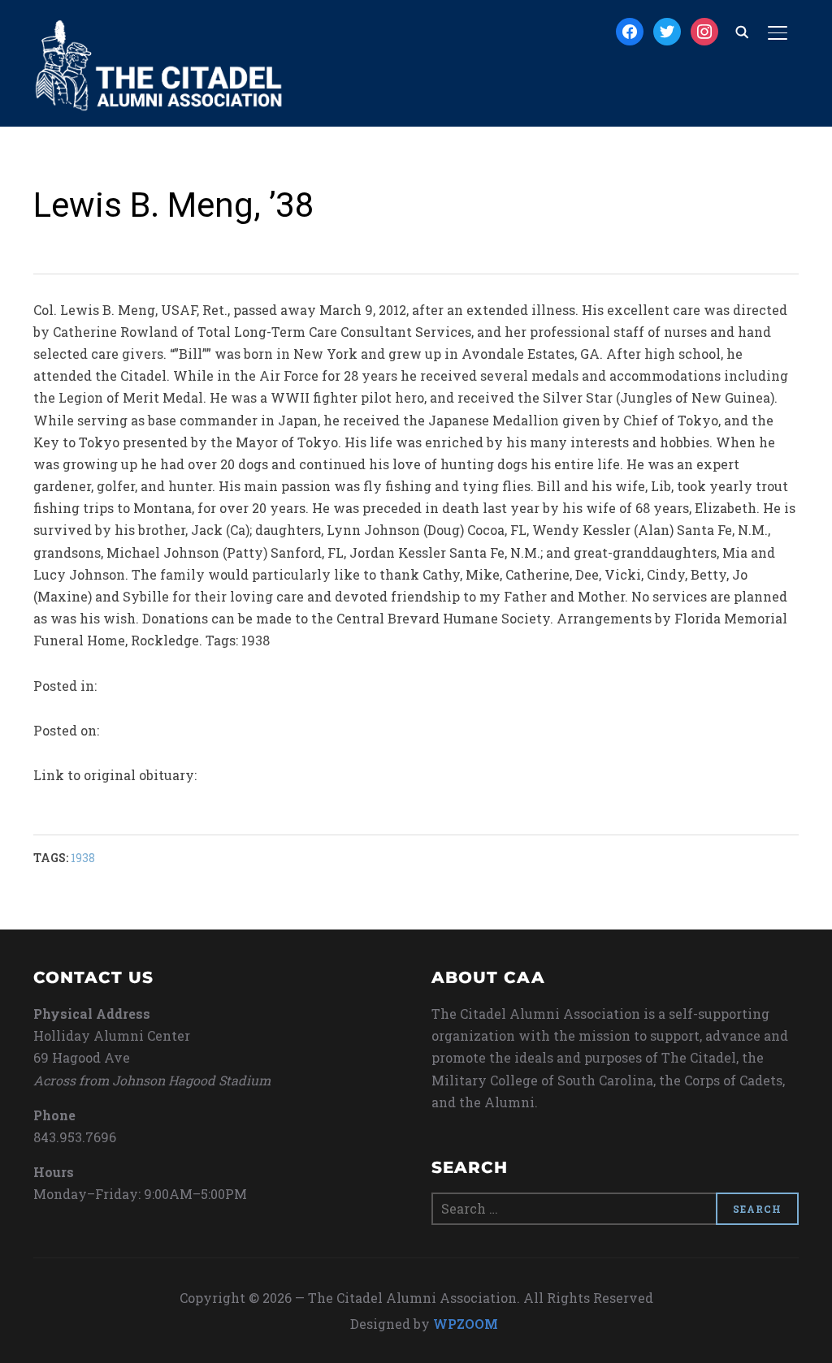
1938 (83, 857)
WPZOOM (465, 1323)
